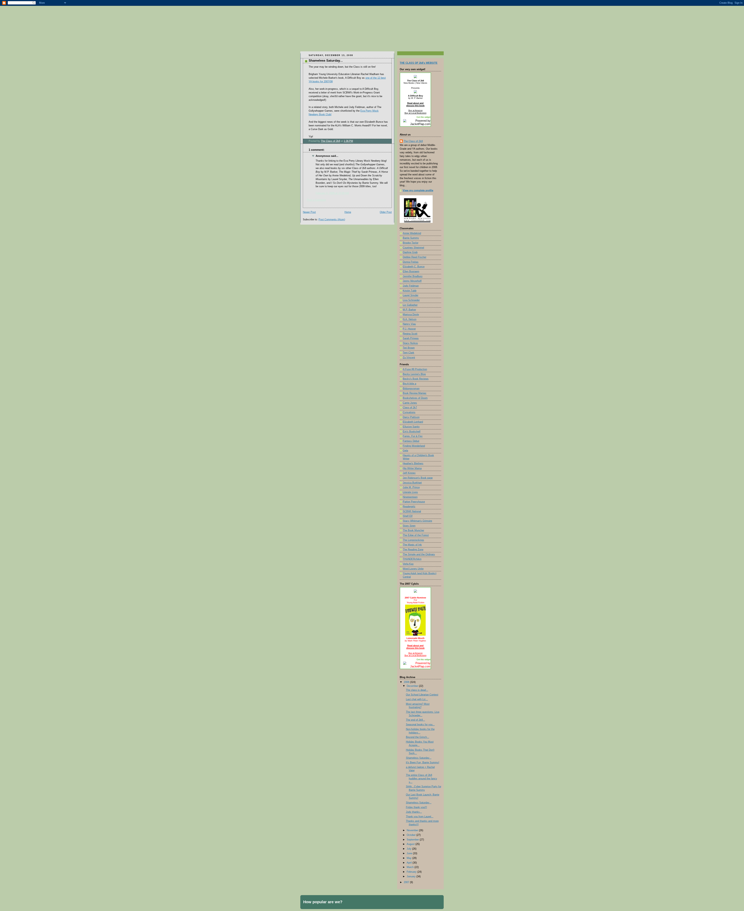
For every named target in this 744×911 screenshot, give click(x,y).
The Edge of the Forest (416, 535)
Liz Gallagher (410, 305)
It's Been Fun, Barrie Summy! (422, 762)
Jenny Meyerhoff (412, 281)
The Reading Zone (413, 549)
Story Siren (409, 525)
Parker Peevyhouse (414, 501)
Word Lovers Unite (413, 568)
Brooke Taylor (410, 242)
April (409, 862)
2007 (407, 882)
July (409, 848)
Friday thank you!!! (416, 807)
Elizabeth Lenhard (413, 422)
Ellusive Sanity (411, 426)
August (411, 844)
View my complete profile (418, 190)
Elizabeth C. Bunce (414, 266)
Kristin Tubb (409, 290)
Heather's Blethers (413, 463)
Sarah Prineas (411, 338)
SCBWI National (412, 511)
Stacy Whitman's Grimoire (417, 521)
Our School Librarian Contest (422, 694)
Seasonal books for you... (420, 724)
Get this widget (424, 117)
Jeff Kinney (409, 473)
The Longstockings (413, 540)
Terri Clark (408, 352)
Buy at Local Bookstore (415, 113)
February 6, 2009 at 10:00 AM (332, 193)
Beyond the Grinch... (417, 737)
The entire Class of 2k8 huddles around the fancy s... (421, 778)
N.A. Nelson (409, 319)
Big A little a (409, 383)
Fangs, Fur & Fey (413, 436)
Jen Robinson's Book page (418, 478)
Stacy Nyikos (410, 343)
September (413, 839)
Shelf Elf (407, 516)
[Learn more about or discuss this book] (415, 93)
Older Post (386, 212)
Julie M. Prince (411, 487)
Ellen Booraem (411, 271)
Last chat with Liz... (417, 699)
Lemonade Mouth (415, 638)
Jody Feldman (411, 285)
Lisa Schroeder (411, 300)
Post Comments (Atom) (332, 219)
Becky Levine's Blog (414, 374)
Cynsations (409, 412)
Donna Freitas (410, 262)
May (409, 858)
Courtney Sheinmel (413, 247)
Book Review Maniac (414, 393)
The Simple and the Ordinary (419, 554)
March (410, 867)
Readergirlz (409, 506)
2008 (407, 682)
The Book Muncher (413, 530)
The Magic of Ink (412, 544)
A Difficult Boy (415, 96)
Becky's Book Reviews (416, 379)
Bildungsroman (411, 388)
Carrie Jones (410, 403)
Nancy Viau (409, 324)
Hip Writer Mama (412, 468)
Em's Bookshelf (411, 431)
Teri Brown (409, 347)
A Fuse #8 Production (415, 369)
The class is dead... (417, 690)
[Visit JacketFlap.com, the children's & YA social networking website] (415, 124)
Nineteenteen (410, 497)
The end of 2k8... (415, 720)
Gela (405, 450)
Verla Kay (408, 564)
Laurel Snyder (410, 295)
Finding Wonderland (414, 446)
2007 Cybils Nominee (415, 597)
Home (347, 212)
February (412, 871)
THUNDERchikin (412, 559)
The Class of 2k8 (415, 80)
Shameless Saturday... (418, 758)
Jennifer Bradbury (413, 276)
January (411, 876)
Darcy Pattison (411, 417)
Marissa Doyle (411, 314)
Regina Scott (410, 333)
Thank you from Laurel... (419, 816)
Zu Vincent (409, 357)
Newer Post (309, 212)
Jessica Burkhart (412, 482)
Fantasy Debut (411, 441)
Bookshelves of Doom (415, 398)
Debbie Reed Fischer (414, 257)
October (411, 835)
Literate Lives (410, 492)
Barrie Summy (411, 238)
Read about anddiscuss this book (415, 104)
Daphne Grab (410, 252)
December (413, 686)
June (410, 853)
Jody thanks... (414, 812)
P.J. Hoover (409, 329)
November (413, 830)
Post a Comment (316, 200)
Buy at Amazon (415, 110)
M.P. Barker (409, 309)
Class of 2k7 (410, 407)
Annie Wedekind (412, 233)
